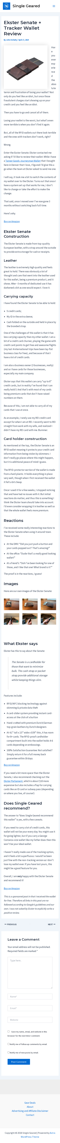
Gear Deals (30, 1102)
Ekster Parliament (13, 781)
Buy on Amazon (12, 221)
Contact (30, 1115)
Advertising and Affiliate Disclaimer (30, 1110)
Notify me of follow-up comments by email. (28, 1044)
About (30, 1106)
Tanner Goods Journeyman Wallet (23, 160)
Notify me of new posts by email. (24, 1052)
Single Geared (26, 6)
